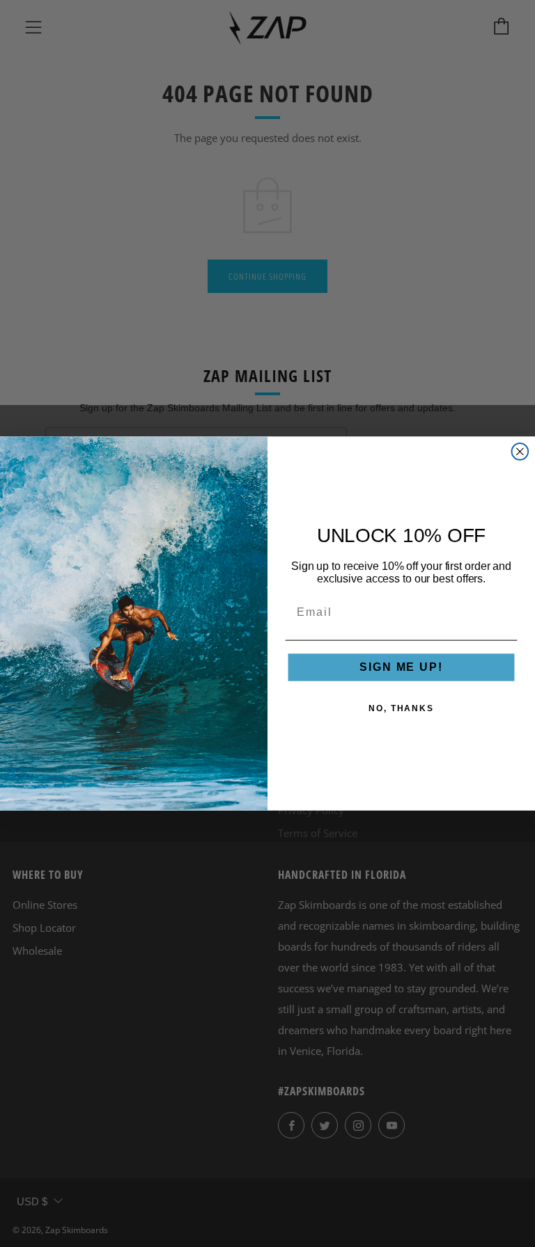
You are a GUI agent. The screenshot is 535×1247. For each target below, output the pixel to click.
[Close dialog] (520, 451)
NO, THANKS (401, 709)
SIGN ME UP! (400, 668)
